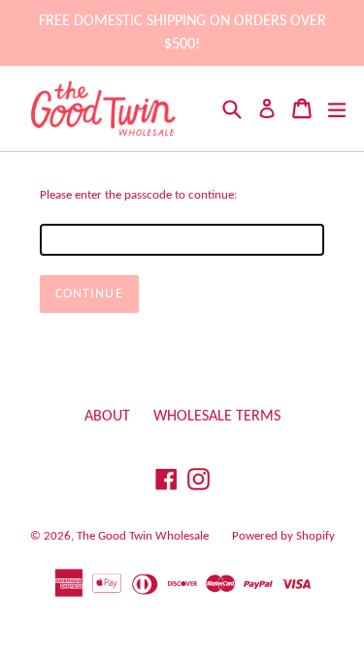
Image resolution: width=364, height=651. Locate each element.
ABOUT (107, 416)
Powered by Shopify (283, 536)
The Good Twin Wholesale (143, 536)
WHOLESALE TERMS (217, 416)
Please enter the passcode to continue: (138, 195)
